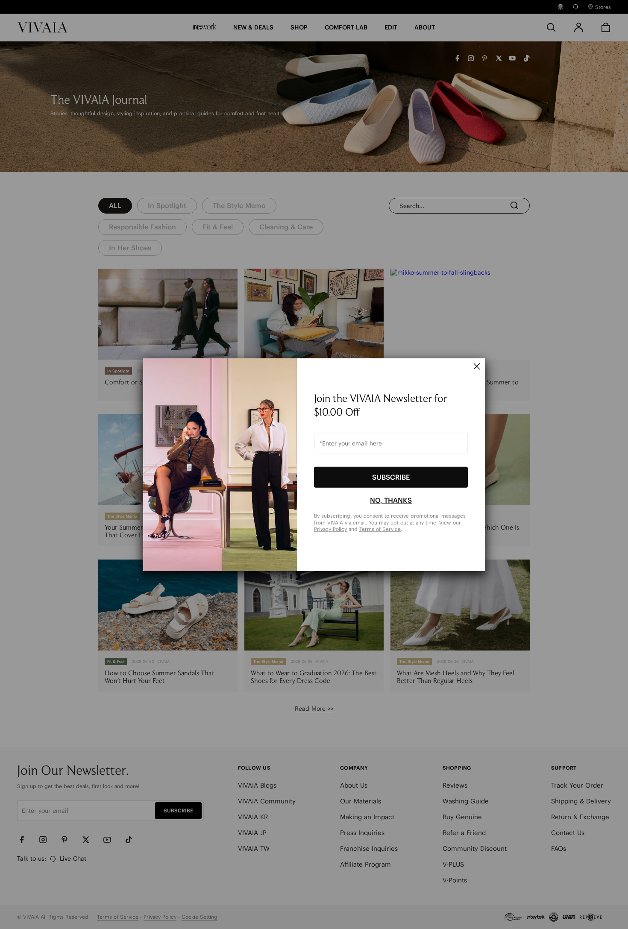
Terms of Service (380, 529)
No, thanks (391, 500)
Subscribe (391, 477)
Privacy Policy (330, 529)
